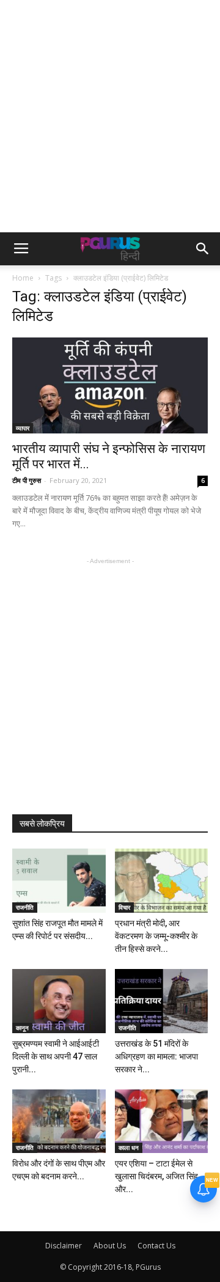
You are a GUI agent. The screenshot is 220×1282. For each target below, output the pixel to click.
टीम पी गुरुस (26, 480)
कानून (22, 1027)
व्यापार (22, 428)
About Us (110, 1245)
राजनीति (25, 907)
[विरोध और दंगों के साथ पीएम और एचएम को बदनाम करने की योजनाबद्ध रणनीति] (59, 1121)
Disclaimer (63, 1245)
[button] (203, 248)
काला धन (129, 1147)
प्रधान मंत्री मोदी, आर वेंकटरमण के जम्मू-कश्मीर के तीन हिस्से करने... (156, 936)
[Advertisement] (110, 116)
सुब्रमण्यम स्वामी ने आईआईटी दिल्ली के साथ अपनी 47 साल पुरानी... (55, 1056)
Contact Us (156, 1245)
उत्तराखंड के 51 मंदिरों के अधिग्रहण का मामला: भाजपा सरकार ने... (156, 1056)
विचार (124, 907)
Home (23, 278)
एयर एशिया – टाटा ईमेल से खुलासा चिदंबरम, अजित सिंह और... (156, 1176)
